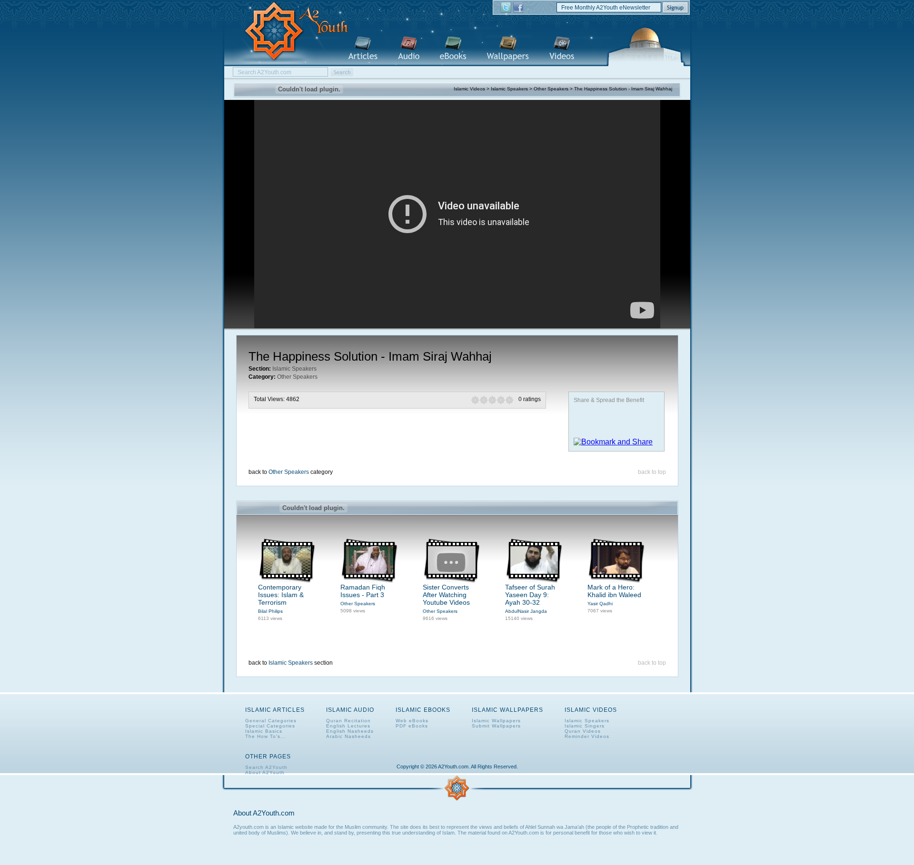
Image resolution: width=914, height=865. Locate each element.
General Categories (271, 720)
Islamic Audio (408, 49)
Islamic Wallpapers (508, 49)
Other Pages (268, 756)
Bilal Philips (270, 611)
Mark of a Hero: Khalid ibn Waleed (614, 591)
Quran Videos (583, 731)
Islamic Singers (585, 725)
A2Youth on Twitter (506, 7)
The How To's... (265, 736)
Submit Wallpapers (496, 725)
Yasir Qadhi (600, 603)
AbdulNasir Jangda (526, 611)
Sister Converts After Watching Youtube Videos (446, 594)
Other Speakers (551, 88)
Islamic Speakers (509, 88)
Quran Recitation (348, 720)
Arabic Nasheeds (348, 736)
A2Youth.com (290, 32)
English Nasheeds (350, 731)
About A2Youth (265, 772)
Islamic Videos (561, 49)
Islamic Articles (363, 49)
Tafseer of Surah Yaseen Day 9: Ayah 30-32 (530, 594)
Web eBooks (412, 720)
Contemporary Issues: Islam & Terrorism (281, 594)
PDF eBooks (412, 725)
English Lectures (348, 725)
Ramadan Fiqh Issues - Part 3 (362, 591)
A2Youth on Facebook (518, 7)
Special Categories (270, 725)
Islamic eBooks (453, 49)
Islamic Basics (263, 731)
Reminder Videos (587, 736)
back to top (652, 472)
